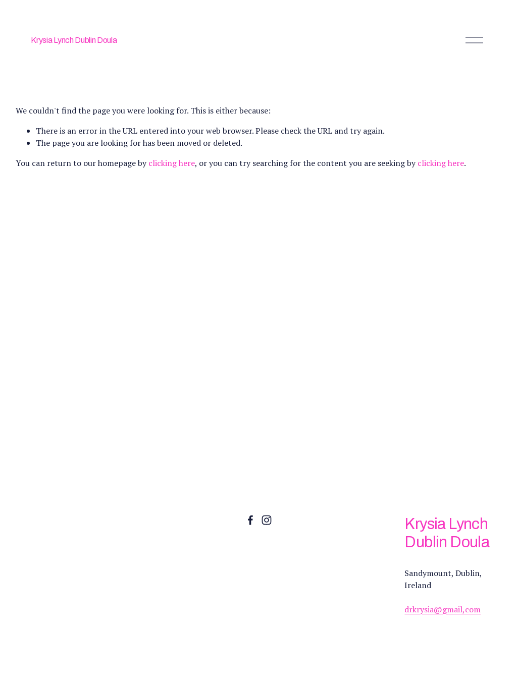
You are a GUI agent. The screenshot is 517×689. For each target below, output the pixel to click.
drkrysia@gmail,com (442, 609)
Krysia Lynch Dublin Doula (74, 40)
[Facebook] (250, 520)
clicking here (171, 162)
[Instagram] (267, 520)
